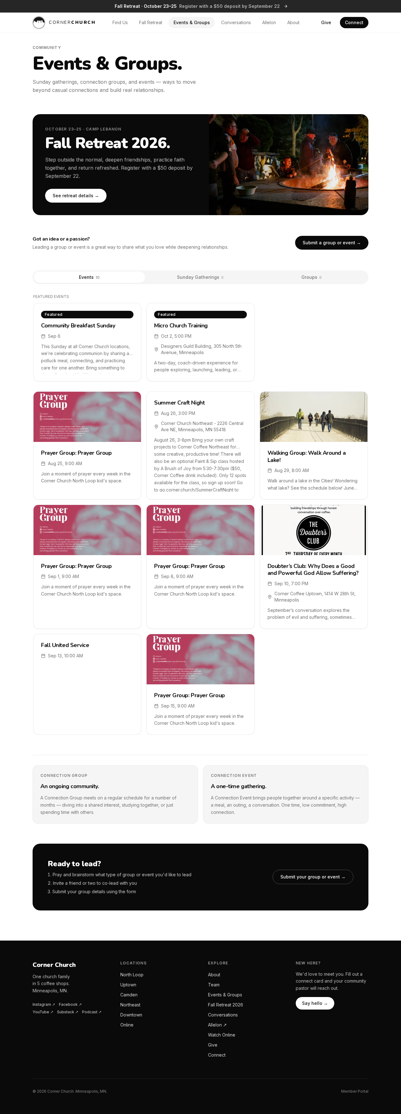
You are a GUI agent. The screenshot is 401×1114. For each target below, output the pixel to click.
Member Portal (354, 1091)
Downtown (131, 1014)
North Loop (131, 974)
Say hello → (315, 1003)
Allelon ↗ (217, 1024)
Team (214, 984)
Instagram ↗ (44, 1004)
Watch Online (221, 1034)
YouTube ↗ (43, 1012)
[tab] (89, 277)
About (293, 22)
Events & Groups (192, 22)
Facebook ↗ (70, 1004)
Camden (129, 994)
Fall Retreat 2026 (225, 1004)
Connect (354, 22)
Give (326, 22)
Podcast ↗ (92, 1012)
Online (126, 1024)
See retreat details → (76, 195)
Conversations (236, 22)
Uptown (128, 984)
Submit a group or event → (332, 242)
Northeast (130, 1004)
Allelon (269, 22)
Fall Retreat (150, 22)
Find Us (120, 22)
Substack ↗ (67, 1012)
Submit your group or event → (313, 876)
